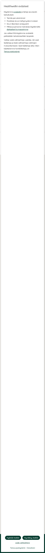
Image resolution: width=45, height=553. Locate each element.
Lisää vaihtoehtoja (22, 543)
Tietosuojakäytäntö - (18, 548)
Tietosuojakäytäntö (12, 51)
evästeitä (17, 12)
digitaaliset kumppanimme (17, 29)
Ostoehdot (31, 548)
